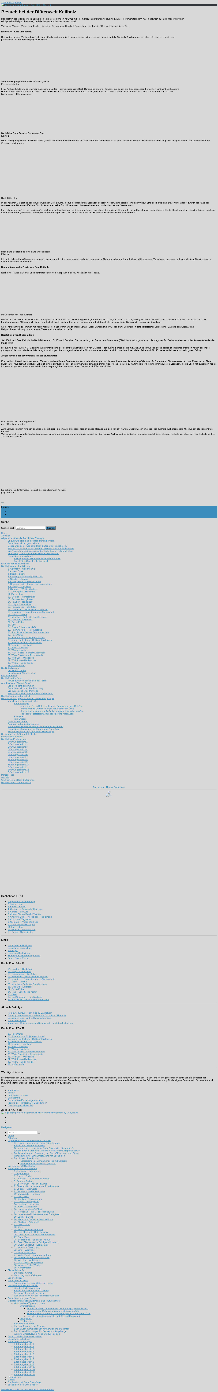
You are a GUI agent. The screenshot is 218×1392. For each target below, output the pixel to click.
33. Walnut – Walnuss (18, 1049)
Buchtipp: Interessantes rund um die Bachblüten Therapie (37, 1015)
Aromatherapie (27, 1306)
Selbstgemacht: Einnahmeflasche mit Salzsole (43, 1161)
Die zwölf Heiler (15, 1278)
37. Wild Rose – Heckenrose (22, 1059)
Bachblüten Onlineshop (19, 948)
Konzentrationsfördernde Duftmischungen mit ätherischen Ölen (58, 1313)
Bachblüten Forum (17, 1020)
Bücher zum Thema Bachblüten (109, 787)
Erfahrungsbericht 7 (24, 1359)
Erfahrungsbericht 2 (24, 1346)
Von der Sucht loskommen (27, 1288)
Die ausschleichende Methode (29, 1293)
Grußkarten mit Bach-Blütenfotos (24, 1382)
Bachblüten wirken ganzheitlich (29, 1145)
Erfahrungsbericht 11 (24, 1369)
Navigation (6, 1127)
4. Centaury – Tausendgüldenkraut (25, 909)
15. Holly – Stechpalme (19, 971)
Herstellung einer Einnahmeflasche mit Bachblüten (39, 1155)
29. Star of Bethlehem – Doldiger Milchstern (30, 1039)
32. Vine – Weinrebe (18, 1046)
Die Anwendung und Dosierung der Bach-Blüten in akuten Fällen (46, 1153)
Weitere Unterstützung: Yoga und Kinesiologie (37, 1334)
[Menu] (2, 1086)
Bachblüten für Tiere (18, 1280)
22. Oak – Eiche (16, 989)
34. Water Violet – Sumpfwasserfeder (26, 1051)
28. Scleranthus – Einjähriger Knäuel (26, 1036)
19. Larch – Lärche (17, 981)
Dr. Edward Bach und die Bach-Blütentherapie (37, 1143)
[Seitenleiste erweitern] (2, 502)
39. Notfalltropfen (16, 1064)
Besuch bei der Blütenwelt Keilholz (25, 1336)
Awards (11, 1379)
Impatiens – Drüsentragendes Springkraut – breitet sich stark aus (40, 1023)
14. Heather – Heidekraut (20, 969)
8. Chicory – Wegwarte (19, 919)
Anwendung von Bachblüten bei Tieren (33, 1283)
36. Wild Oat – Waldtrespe (21, 1056)
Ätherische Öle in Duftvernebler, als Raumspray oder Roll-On (57, 1308)
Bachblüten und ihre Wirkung (22, 1168)
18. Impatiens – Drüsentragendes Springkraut (31, 979)
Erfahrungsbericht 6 (24, 1356)
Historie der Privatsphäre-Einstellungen (27, 1103)
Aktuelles (12, 1138)
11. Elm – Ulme (15, 927)
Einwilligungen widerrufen (20, 1105)
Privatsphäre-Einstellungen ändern (25, 1100)
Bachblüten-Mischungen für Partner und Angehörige (40, 1331)
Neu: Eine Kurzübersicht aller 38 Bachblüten (30, 1013)
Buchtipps (13, 950)
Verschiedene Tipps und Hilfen (29, 1303)
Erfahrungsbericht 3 (24, 1349)
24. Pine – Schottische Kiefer (22, 992)
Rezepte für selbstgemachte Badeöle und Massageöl (53, 1316)
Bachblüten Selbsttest (19, 1339)
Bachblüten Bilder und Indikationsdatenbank (30, 1018)
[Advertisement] (199, 66)
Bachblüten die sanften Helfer (23, 1384)
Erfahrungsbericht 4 (24, 1351)
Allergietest (26, 1318)
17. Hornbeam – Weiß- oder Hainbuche (28, 976)
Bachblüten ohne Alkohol (26, 1158)
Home (11, 1135)
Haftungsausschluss (18, 1095)
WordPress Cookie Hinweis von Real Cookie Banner (27, 1389)
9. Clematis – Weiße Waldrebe (23, 922)
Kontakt (11, 1092)
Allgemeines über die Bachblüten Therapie (29, 1140)
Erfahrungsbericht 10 (24, 1367)
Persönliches (14, 1377)
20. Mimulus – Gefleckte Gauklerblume (27, 984)
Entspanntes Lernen (24, 1323)
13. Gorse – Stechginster (20, 932)
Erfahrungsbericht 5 (24, 1354)
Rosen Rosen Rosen (18, 958)
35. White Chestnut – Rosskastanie (25, 1054)
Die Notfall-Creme (23, 1272)
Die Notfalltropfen (16, 1270)
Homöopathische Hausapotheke (24, 955)
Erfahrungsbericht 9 (24, 1364)
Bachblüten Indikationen (20, 945)
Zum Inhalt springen (11, 2)
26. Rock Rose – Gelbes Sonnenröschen (28, 999)
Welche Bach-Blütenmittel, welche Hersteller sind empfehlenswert (47, 1150)
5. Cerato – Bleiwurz (18, 911)
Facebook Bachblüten (19, 953)
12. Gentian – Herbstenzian (21, 929)
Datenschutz (14, 1097)
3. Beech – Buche (17, 906)
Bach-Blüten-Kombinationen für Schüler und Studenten (41, 1328)
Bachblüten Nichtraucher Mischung (31, 1290)
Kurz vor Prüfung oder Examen (29, 1326)
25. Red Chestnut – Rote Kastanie (25, 997)
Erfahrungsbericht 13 (24, 1374)
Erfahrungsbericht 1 (24, 1344)
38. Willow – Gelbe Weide (21, 1061)
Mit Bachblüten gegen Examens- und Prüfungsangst (34, 1300)
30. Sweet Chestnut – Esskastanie (25, 1041)
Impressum (13, 1090)
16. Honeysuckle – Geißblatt (22, 974)
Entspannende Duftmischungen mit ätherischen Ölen (53, 1311)
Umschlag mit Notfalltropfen (28, 1275)
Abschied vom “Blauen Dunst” (23, 1285)
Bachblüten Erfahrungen (20, 1341)
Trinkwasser (26, 1321)
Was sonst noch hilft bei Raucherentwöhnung (37, 1295)
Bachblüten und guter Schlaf (22, 1298)
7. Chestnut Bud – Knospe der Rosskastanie (30, 916)
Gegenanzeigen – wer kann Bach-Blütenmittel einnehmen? (44, 1148)
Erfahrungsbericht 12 (24, 1372)
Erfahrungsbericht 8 (24, 1362)
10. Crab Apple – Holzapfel (21, 924)
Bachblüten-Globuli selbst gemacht (38, 1163)
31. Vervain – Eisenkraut (20, 1044)
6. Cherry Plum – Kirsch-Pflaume (24, 914)
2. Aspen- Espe (15, 904)
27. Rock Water (15, 1034)
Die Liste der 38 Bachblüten (22, 1166)
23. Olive (12, 994)
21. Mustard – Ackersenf (20, 986)
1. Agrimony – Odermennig (21, 901)
